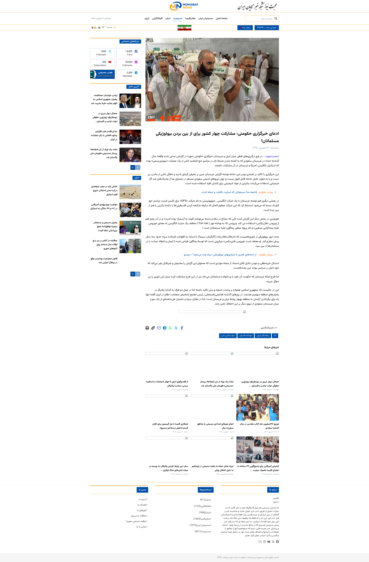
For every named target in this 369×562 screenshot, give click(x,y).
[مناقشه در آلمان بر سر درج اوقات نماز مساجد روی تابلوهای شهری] (130, 246)
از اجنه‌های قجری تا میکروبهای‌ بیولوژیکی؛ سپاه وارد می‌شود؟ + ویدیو (220, 255)
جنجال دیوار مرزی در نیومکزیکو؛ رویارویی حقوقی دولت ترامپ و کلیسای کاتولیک (105, 117)
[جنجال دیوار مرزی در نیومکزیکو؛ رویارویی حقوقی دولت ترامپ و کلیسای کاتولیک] (130, 119)
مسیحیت (177, 18)
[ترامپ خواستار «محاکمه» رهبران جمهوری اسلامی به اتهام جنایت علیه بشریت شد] (130, 101)
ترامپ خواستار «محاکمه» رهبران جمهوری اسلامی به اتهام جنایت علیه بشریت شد (104, 99)
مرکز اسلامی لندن (228, 335)
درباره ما (142, 499)
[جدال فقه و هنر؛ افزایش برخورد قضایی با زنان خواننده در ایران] (130, 137)
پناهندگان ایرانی (263, 335)
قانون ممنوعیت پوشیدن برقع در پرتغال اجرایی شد (104, 260)
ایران (147, 18)
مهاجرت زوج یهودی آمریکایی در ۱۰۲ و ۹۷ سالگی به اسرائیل (103, 206)
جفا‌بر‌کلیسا (190, 18)
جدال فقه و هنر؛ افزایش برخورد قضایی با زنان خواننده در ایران (104, 135)
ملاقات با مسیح (138, 516)
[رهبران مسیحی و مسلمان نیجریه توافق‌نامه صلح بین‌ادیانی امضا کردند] (130, 228)
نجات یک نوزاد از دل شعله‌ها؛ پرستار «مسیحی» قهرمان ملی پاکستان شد (103, 153)
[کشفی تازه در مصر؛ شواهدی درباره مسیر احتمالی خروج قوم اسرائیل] (130, 192)
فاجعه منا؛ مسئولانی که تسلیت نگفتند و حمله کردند (229, 192)
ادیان (167, 18)
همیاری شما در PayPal (266, 27)
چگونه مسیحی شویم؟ (136, 521)
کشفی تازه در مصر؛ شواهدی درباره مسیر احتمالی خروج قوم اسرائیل (104, 190)
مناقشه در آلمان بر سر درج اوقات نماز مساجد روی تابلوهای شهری (105, 244)
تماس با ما (141, 527)
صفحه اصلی (221, 18)
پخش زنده (246, 27)
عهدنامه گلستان (245, 335)
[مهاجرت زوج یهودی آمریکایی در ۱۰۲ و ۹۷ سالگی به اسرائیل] (130, 210)
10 (275, 335)
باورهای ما (141, 510)
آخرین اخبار (133, 87)
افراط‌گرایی (157, 18)
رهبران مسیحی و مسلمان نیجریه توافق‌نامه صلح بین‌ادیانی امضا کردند (105, 226)
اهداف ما (142, 505)
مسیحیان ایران (205, 18)
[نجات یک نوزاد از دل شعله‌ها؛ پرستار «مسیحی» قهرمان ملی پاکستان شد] (130, 155)
